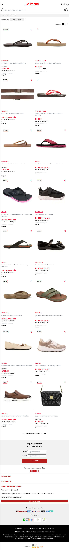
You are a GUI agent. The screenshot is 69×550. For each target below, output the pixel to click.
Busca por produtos (10, 15)
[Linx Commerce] (37, 546)
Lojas (61, 4)
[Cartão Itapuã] (21, 511)
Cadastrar (34, 460)
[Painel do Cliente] (64, 4)
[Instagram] (34, 471)
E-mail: (25, 456)
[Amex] (47, 511)
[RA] (44, 519)
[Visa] (29, 511)
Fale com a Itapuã (34, 501)
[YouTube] (37, 471)
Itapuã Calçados (32, 4)
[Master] (34, 511)
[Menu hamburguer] (2, 4)
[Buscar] (65, 10)
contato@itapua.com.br (13, 497)
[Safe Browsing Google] (28, 519)
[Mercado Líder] (37, 519)
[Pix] (51, 511)
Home (3, 15)
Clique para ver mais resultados (34, 433)
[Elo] (43, 511)
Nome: (25, 452)
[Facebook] (31, 471)
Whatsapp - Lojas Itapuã (9, 490)
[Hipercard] (39, 511)
